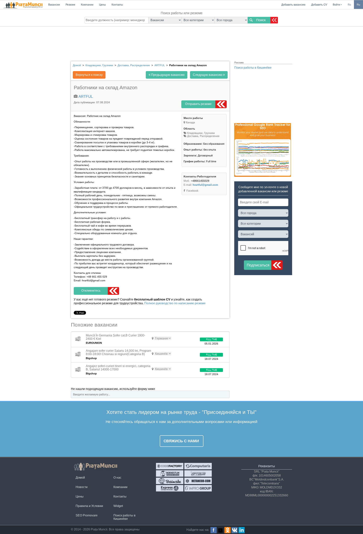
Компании (120, 487)
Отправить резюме (198, 104)
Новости (82, 487)
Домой (80, 477)
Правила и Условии (89, 506)
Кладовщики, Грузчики (200, 132)
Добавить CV (319, 4)
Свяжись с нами (181, 441)
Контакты (119, 496)
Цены (80, 496)
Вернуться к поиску (89, 74)
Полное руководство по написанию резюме (175, 303)
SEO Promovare (87, 515)
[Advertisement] (181, 40)
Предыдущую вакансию (167, 74)
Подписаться (258, 265)
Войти (336, 4)
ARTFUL (85, 96)
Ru (358, 4)
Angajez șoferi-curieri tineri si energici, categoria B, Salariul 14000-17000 (118, 367)
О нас (117, 477)
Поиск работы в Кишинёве (252, 67)
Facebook (192, 190)
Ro (349, 4)
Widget (118, 506)
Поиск (261, 20)
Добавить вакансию (293, 4)
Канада (190, 122)
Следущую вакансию (208, 74)
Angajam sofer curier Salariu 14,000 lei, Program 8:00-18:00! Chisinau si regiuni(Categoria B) (118, 352)
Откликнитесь (90, 290)
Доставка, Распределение (203, 135)
